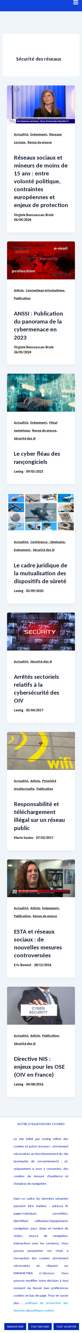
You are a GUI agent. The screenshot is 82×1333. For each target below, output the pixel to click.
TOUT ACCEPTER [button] (66, 1326)
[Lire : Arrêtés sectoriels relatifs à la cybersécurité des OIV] (41, 632)
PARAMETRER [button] (15, 1326)
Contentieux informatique (45, 290)
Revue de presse (40, 142)
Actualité (21, 134)
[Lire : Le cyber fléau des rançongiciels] (41, 393)
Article (18, 290)
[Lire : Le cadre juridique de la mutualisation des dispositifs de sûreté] (41, 512)
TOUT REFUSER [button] (40, 1326)
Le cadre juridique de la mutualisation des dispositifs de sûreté (40, 573)
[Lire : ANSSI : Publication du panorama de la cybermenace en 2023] (41, 260)
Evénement (38, 134)
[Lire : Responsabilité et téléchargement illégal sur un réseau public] (41, 751)
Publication (22, 298)
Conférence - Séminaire (47, 542)
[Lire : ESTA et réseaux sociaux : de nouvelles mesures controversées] (41, 878)
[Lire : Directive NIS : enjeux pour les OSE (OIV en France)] (41, 1006)
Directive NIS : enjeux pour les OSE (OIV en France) (39, 1066)
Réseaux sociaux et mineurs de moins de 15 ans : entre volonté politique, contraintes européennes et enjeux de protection (41, 181)
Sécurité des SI (25, 438)
